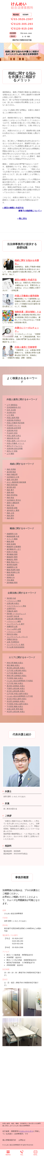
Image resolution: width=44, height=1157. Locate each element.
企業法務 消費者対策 (15, 619)
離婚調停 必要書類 (14, 547)
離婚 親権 (10, 541)
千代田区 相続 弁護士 (15, 678)
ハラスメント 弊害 (14, 601)
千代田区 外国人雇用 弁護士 (17, 704)
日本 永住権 (11, 410)
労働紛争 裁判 (12, 611)
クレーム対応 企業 (14, 629)
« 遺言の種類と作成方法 (13, 208)
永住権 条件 (11, 412)
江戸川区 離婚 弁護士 (15, 673)
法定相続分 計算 (13, 477)
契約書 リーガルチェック (16, 614)
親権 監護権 (11, 544)
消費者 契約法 (12, 639)
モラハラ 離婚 (12, 539)
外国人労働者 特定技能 (15, 423)
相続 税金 (10, 498)
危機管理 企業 (12, 627)
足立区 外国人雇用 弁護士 (17, 699)
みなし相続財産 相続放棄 (16, 482)
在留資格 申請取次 (14, 420)
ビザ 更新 (10, 415)
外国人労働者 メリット (15, 443)
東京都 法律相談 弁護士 (16, 686)
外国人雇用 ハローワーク (16, 441)
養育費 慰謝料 (12, 565)
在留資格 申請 (12, 430)
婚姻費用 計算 (12, 567)
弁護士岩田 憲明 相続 (15, 709)
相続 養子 (10, 490)
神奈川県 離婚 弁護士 (15, 663)
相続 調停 (10, 516)
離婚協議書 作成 (13, 536)
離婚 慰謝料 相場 (13, 570)
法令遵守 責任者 (13, 616)
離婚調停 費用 (12, 557)
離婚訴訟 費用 (12, 559)
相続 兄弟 (10, 505)
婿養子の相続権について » (30, 211)
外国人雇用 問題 (13, 418)
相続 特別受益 (12, 495)
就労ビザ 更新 (12, 451)
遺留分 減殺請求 (13, 503)
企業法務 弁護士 (13, 603)
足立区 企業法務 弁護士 (16, 691)
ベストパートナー (26, 1131)
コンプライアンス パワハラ (17, 637)
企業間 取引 (11, 609)
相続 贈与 (10, 518)
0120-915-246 (23, 28)
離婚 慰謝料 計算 (13, 572)
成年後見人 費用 (13, 510)
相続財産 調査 (12, 508)
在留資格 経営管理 (14, 428)
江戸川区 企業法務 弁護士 (17, 670)
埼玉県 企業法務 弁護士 (16, 712)
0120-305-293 (23, 23)
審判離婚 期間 (12, 554)
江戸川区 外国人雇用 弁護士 (17, 694)
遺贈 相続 (10, 492)
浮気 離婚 (10, 580)
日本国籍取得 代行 (14, 407)
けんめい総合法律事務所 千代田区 (20, 681)
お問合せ (22, 1140)
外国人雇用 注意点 (14, 436)
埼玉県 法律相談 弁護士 (16, 701)
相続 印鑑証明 (12, 474)
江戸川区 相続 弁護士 (15, 683)
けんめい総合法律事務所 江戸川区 (20, 696)
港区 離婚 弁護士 (13, 665)
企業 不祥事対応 (13, 642)
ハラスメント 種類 (14, 621)
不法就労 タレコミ (14, 425)
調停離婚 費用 (12, 583)
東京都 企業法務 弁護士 (16, 668)
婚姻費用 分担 (12, 534)
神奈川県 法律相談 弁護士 (17, 676)
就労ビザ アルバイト (15, 446)
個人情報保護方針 (9, 1140)
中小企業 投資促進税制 (15, 647)
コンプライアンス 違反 (15, 644)
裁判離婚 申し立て (14, 549)
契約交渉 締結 (12, 634)
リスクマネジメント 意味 (16, 606)
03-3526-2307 (23, 19)
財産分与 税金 (12, 552)
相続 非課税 (11, 469)
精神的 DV (11, 577)
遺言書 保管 (11, 487)
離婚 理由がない (13, 562)
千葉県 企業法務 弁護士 (16, 688)
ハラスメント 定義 (14, 632)
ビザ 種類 (10, 454)
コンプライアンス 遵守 (15, 624)
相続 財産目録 (12, 485)
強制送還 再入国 (13, 438)
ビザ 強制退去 (12, 405)
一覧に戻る (22, 218)
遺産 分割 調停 (12, 480)
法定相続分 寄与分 (14, 500)
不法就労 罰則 (12, 433)
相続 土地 (10, 513)
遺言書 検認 (11, 472)
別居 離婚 (10, 575)
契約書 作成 (11, 598)
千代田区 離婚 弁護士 (15, 706)
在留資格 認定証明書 (15, 448)
